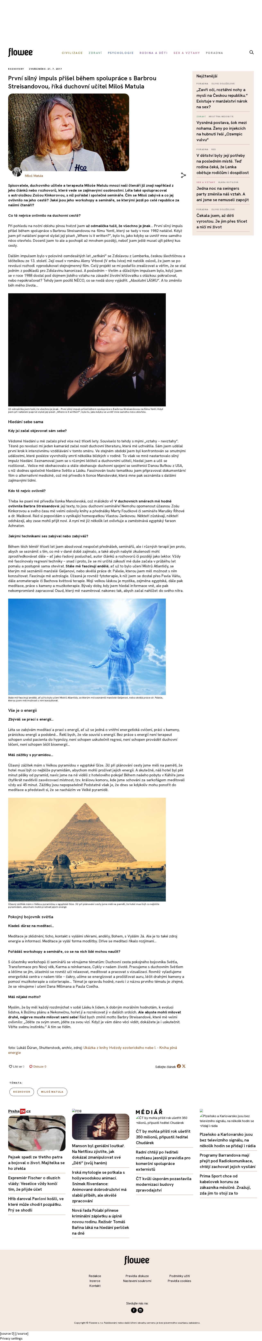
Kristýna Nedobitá (221, 116)
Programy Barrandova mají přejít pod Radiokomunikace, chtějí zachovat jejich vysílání (227, 1160)
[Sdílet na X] (184, 1066)
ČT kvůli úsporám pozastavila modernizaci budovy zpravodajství (163, 1184)
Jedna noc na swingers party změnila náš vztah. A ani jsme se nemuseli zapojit (222, 194)
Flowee (22, 53)
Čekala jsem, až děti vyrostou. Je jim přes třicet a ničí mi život (221, 221)
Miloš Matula (52, 1091)
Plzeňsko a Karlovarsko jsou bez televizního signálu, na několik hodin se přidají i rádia (228, 1140)
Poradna (202, 83)
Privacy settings (11, 1338)
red (213, 149)
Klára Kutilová (228, 182)
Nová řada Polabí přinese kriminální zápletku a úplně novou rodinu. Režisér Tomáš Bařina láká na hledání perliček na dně (100, 1222)
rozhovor (21, 1091)
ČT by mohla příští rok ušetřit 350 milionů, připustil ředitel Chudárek (163, 1137)
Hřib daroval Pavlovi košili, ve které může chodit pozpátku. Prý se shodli (36, 1204)
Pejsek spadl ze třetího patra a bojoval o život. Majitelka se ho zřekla (36, 1162)
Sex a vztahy (205, 182)
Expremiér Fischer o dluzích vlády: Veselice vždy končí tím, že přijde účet (34, 1183)
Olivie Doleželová (223, 83)
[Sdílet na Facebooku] (179, 1067)
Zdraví (201, 116)
